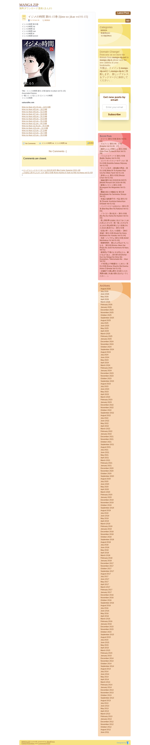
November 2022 (107, 408)
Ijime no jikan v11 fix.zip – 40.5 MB (35, 126)
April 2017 (105, 584)
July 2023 (104, 386)
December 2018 (107, 532)
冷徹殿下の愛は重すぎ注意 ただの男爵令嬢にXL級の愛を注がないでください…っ (114, 273)
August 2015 (106, 637)
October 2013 (106, 695)
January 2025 (106, 339)
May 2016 (105, 613)
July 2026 (104, 291)
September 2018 (107, 540)
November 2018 (107, 534)
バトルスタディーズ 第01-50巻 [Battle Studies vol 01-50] (112, 157)
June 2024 (105, 357)
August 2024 (106, 352)
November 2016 (107, 598)
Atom (33, 743)
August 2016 (106, 606)
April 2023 (105, 394)
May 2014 (105, 677)
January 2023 (106, 402)
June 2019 (105, 516)
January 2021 (106, 466)
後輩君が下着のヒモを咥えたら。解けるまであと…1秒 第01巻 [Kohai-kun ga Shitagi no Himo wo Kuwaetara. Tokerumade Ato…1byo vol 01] (114, 256)
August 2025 (106, 320)
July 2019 (104, 513)
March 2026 (105, 302)
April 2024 (105, 363)
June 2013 (105, 706)
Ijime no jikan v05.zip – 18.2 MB (34, 109)
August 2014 (106, 669)
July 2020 (104, 481)
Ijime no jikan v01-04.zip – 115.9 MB (36, 107)
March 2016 (105, 619)
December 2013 (107, 690)
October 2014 (106, 664)
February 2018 (106, 558)
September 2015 (107, 635)
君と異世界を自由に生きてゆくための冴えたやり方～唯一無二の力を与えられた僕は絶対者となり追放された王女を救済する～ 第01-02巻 (114, 224)
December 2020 (107, 468)
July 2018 (104, 545)
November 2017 (107, 566)
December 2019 (107, 500)
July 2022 (104, 418)
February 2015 (106, 653)
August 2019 (106, 510)
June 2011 (105, 732)
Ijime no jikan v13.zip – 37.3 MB (34, 130)
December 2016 (107, 595)
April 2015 (105, 648)
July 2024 (104, 355)
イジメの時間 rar (48, 143)
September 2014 (107, 666)
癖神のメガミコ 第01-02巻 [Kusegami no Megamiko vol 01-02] (113, 187)
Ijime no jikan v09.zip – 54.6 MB (34, 119)
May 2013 (105, 708)
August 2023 (106, 384)
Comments (42, 743)
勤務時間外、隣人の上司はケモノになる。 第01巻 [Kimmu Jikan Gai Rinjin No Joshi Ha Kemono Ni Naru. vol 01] (114, 246)
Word (49, 742)
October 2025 (106, 315)
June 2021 (105, 452)
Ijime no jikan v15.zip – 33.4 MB (34, 135)
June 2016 (105, 611)
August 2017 (106, 574)
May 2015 (105, 645)
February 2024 (106, 368)
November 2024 (107, 344)
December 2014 (107, 658)
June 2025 (105, 326)
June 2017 (105, 579)
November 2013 (107, 693)
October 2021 (106, 442)
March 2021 (105, 460)
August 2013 (106, 701)
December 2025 (107, 310)
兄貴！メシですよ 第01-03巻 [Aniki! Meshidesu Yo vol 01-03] (114, 239)
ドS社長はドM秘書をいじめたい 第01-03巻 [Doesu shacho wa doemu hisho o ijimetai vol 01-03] (114, 266)
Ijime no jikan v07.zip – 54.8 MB (34, 114)
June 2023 (105, 389)
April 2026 (105, 299)
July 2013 (104, 703)
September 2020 (107, 476)
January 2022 (106, 434)
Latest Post (123, 13)
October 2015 (106, 632)
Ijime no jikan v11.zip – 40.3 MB (34, 123)
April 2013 (105, 711)
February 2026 (106, 305)
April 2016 (105, 616)
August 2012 (106, 730)
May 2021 (105, 455)
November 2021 (107, 439)
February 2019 (106, 526)
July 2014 (104, 671)
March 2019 (105, 524)
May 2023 (105, 392)
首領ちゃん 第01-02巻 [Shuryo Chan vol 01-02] (112, 176)
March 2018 (105, 555)
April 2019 (105, 521)
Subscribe (114, 114)
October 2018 (106, 537)
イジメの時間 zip (61, 143)
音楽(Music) (105, 33)
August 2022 (106, 415)
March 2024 (105, 365)
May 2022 (105, 423)
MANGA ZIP (26, 742)
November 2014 (107, 661)
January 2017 (106, 592)
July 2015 (104, 640)
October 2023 (106, 378)
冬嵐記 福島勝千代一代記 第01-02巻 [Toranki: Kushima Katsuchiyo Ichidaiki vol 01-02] (113, 201)
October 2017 (106, 569)
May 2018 (105, 550)
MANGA (47, 20)
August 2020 (106, 479)
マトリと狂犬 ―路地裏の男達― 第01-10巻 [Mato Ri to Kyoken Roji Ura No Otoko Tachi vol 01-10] (114, 170)
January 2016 (106, 624)
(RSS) (29, 743)
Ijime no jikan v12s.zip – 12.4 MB (35, 128)
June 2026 (105, 294)
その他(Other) (106, 36)
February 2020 (106, 495)
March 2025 (105, 334)
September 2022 (107, 413)
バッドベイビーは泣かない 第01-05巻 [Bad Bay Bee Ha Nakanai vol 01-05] (114, 208)
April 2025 (105, 331)
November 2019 (107, 503)
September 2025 (107, 318)
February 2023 (106, 400)
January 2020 (106, 497)
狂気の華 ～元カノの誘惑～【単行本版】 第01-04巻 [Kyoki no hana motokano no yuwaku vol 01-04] (113, 233)
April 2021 (105, 458)
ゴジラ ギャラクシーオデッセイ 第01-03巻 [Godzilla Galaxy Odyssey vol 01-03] (114, 163)
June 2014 (105, 674)
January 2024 (106, 371)
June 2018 (105, 547)
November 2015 (107, 629)
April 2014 (105, 679)
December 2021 (107, 437)
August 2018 (106, 542)
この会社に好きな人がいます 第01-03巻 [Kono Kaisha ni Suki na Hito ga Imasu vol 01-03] (57, 173)
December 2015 (107, 627)
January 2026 (106, 307)
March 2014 (105, 682)
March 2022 (105, 429)
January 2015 (106, 656)
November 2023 (107, 376)
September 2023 (107, 381)
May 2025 (105, 328)
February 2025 (106, 336)
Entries (24, 743)
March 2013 (105, 714)
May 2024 (105, 360)
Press (53, 742)
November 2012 (107, 724)
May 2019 (105, 518)
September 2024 (107, 349)
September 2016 (107, 603)
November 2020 (107, 471)
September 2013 (107, 698)
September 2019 (107, 508)
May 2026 (105, 297)
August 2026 (106, 289)
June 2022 (105, 421)
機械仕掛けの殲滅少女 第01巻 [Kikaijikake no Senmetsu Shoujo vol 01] (113, 194)
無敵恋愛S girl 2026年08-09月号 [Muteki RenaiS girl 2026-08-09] (113, 181)
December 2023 (107, 373)
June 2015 (105, 642)
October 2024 (106, 347)
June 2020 (105, 484)
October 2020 (106, 474)
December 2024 (107, 342)
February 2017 (106, 590)
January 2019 (106, 529)
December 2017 (107, 563)
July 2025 (104, 323)
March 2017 (105, 587)
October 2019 (106, 505)
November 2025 (107, 312)
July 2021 (104, 450)
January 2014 (106, 687)
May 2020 (105, 487)
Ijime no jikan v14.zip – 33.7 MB (34, 133)
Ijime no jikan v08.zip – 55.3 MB (34, 116)
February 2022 (106, 431)
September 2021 (107, 444)
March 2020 (105, 492)
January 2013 (106, 719)
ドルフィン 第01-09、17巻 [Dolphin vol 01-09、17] (111, 145)
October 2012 (106, 727)
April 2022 (105, 426)
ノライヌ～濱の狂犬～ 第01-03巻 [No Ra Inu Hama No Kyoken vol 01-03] (114, 216)
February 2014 (106, 685)
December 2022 (107, 405)
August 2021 (106, 447)
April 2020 (105, 489)
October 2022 (106, 410)
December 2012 (107, 722)
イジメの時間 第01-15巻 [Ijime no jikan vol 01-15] (58, 16)
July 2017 (104, 576)
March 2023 (105, 397)
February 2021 (106, 463)
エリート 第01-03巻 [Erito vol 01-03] (113, 140)
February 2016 (106, 621)
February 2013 (106, 716)
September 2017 (107, 571)
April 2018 (105, 553)
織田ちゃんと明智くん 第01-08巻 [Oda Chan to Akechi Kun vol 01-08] (113, 151)
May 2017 (105, 582)
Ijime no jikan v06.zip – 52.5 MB (34, 112)
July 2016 (104, 608)
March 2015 (105, 650)
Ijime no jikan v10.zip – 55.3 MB (34, 121)
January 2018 (106, 561)
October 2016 (106, 600)
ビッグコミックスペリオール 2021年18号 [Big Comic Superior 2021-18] (51, 170)
